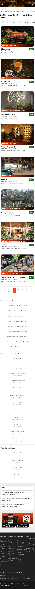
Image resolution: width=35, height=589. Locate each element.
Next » (27, 290)
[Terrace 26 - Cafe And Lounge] (17, 268)
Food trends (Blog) (2, 546)
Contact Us (4, 562)
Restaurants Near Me (12, 559)
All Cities (3, 575)
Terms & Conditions (21, 554)
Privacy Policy (19, 559)
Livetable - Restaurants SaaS (30, 550)
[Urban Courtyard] (17, 138)
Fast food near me (11, 547)
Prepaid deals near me (12, 553)
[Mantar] (17, 171)
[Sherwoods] (17, 40)
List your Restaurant (30, 544)
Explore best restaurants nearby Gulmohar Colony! (16, 578)
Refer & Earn (21, 549)
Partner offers (2, 552)
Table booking (11, 542)
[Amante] (17, 236)
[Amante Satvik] (17, 203)
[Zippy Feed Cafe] (17, 105)
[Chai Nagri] (17, 73)
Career (2, 565)
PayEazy (20, 546)
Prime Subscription (21, 542)
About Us (3, 541)
